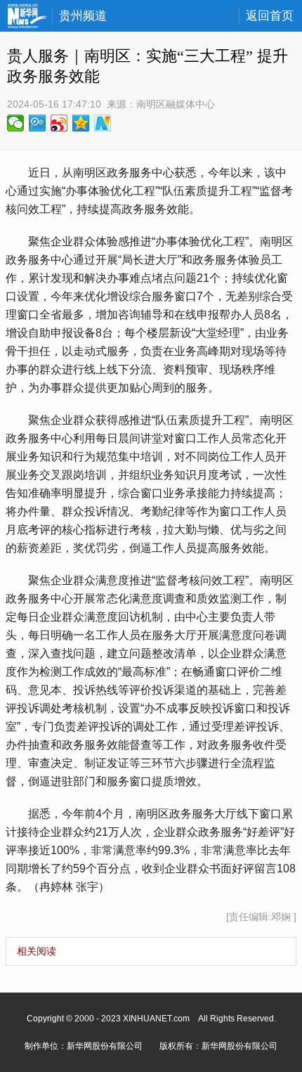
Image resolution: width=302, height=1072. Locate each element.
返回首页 (270, 15)
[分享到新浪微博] (59, 123)
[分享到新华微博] (103, 123)
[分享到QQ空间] (81, 123)
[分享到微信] (16, 123)
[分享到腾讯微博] (37, 123)
